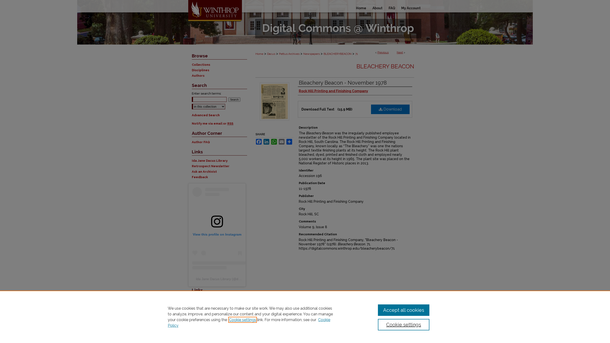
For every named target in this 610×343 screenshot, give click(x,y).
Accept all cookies (403, 310)
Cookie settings (242, 320)
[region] (305, 317)
